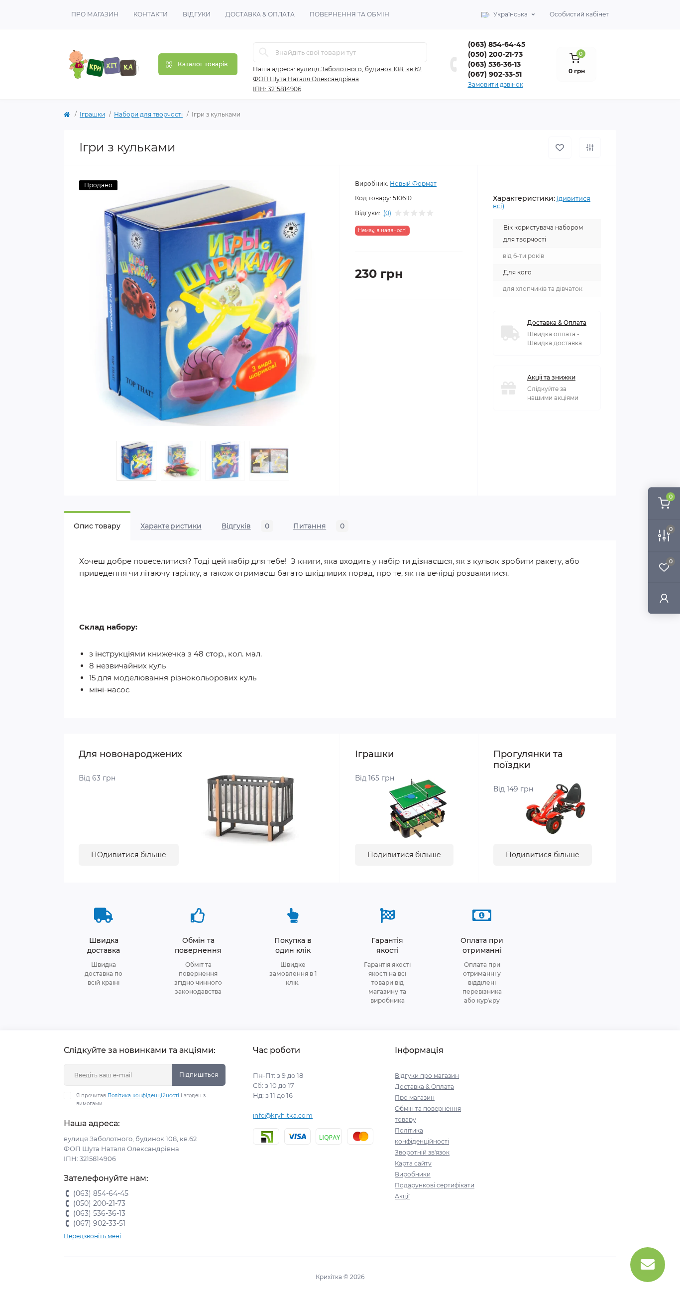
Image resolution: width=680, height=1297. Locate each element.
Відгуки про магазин (427, 1075)
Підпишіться (198, 1074)
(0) (387, 213)
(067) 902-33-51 (495, 74)
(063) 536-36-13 (494, 64)
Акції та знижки (551, 377)
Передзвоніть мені (92, 1236)
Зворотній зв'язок (422, 1152)
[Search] (264, 52)
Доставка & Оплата (260, 14)
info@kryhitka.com (283, 1115)
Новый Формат (413, 183)
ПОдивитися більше (128, 854)
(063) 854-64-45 (496, 44)
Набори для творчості (148, 114)
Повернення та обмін (349, 14)
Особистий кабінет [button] (579, 14)
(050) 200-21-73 (495, 54)
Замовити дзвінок (495, 84)
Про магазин (94, 14)
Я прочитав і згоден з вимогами (141, 1099)
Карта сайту (413, 1163)
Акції (402, 1196)
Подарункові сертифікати (434, 1185)
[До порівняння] (590, 147)
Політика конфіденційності (143, 1095)
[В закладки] (559, 147)
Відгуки (197, 14)
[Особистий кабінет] (664, 598)
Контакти (150, 14)
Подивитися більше (404, 854)
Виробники (413, 1174)
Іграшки (92, 114)
